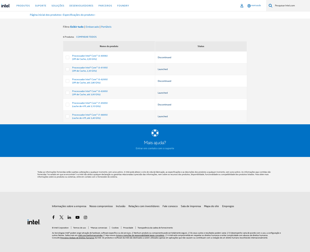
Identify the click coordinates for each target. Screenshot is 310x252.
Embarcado (92, 26)
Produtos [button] (23, 5)
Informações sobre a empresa (69, 206)
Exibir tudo (77, 26)
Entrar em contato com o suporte (155, 148)
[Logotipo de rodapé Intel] (33, 221)
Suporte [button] (40, 5)
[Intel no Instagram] (85, 218)
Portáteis (106, 26)
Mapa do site (211, 206)
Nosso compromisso (101, 206)
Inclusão (120, 206)
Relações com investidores (144, 206)
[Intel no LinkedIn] (69, 218)
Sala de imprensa (191, 206)
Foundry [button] (123, 5)
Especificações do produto (78, 14)
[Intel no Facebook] (53, 218)
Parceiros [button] (105, 5)
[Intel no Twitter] (61, 218)
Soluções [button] (58, 5)
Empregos (228, 206)
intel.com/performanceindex (90, 235)
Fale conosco (170, 206)
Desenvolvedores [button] (81, 5)
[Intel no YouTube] (77, 218)
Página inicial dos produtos (45, 14)
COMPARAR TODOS (86, 36)
